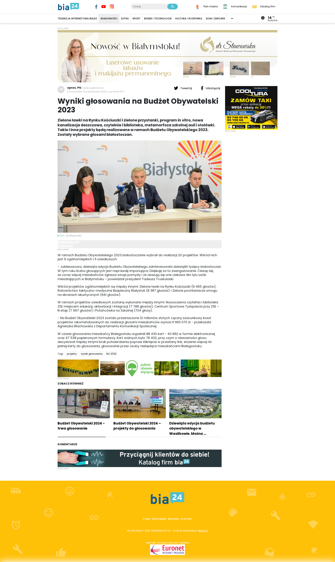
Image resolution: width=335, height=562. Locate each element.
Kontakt (186, 518)
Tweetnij (186, 88)
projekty (72, 354)
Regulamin (159, 518)
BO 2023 (111, 354)
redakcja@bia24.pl (93, 88)
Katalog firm (267, 6)
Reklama (173, 518)
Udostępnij (212, 88)
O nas (146, 518)
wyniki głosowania (91, 354)
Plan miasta (210, 6)
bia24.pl (203, 531)
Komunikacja (239, 6)
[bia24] (68, 6)
